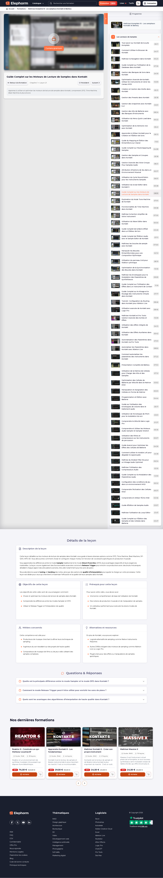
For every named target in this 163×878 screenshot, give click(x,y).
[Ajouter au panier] (40, 774)
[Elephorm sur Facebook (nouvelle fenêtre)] (12, 822)
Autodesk (99, 826)
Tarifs (131, 3)
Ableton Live (100, 836)
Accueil (11, 9)
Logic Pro (99, 845)
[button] (78, 783)
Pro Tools (98, 852)
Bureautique (57, 829)
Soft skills (56, 852)
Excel (97, 832)
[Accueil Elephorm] (19, 813)
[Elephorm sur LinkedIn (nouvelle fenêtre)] (29, 822)
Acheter (26, 774)
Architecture (57, 826)
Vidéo (54, 836)
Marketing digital (59, 855)
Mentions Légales (17, 852)
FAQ (11, 835)
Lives (122, 3)
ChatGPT (98, 849)
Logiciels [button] (100, 813)
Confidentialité (15, 842)
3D (53, 832)
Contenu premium (54, 48)
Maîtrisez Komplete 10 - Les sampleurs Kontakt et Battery (49, 9)
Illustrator (98, 839)
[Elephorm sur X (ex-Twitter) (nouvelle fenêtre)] (17, 822)
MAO (54, 819)
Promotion (107, 3)
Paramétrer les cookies (18, 855)
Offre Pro (13, 845)
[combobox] (72, 3)
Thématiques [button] (60, 813)
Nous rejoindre (15, 848)
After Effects (100, 842)
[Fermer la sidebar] (106, 18)
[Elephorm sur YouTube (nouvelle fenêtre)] (23, 822)
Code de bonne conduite (19, 862)
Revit (97, 819)
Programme (137, 14)
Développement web (60, 839)
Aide (11, 832)
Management (57, 845)
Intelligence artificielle (60, 842)
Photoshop (99, 822)
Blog (11, 858)
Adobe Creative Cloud (103, 829)
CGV (11, 838)
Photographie (57, 849)
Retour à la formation (18, 83)
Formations (21, 9)
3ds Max (98, 855)
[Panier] (138, 3)
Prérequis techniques (18, 865)
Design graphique (59, 822)
